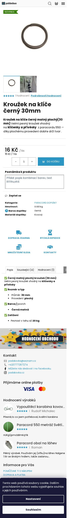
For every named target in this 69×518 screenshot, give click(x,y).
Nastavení (33, 499)
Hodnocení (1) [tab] (46, 270)
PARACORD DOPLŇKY (45, 202)
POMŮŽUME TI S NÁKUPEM (17, 471)
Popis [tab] (10, 270)
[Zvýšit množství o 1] (32, 161)
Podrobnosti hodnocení (46, 95)
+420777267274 (18, 364)
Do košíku (53, 161)
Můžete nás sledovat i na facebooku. (29, 368)
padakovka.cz (16, 372)
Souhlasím (33, 510)
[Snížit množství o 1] (16, 161)
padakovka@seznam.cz (22, 361)
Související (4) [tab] (25, 270)
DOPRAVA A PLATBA (14, 475)
